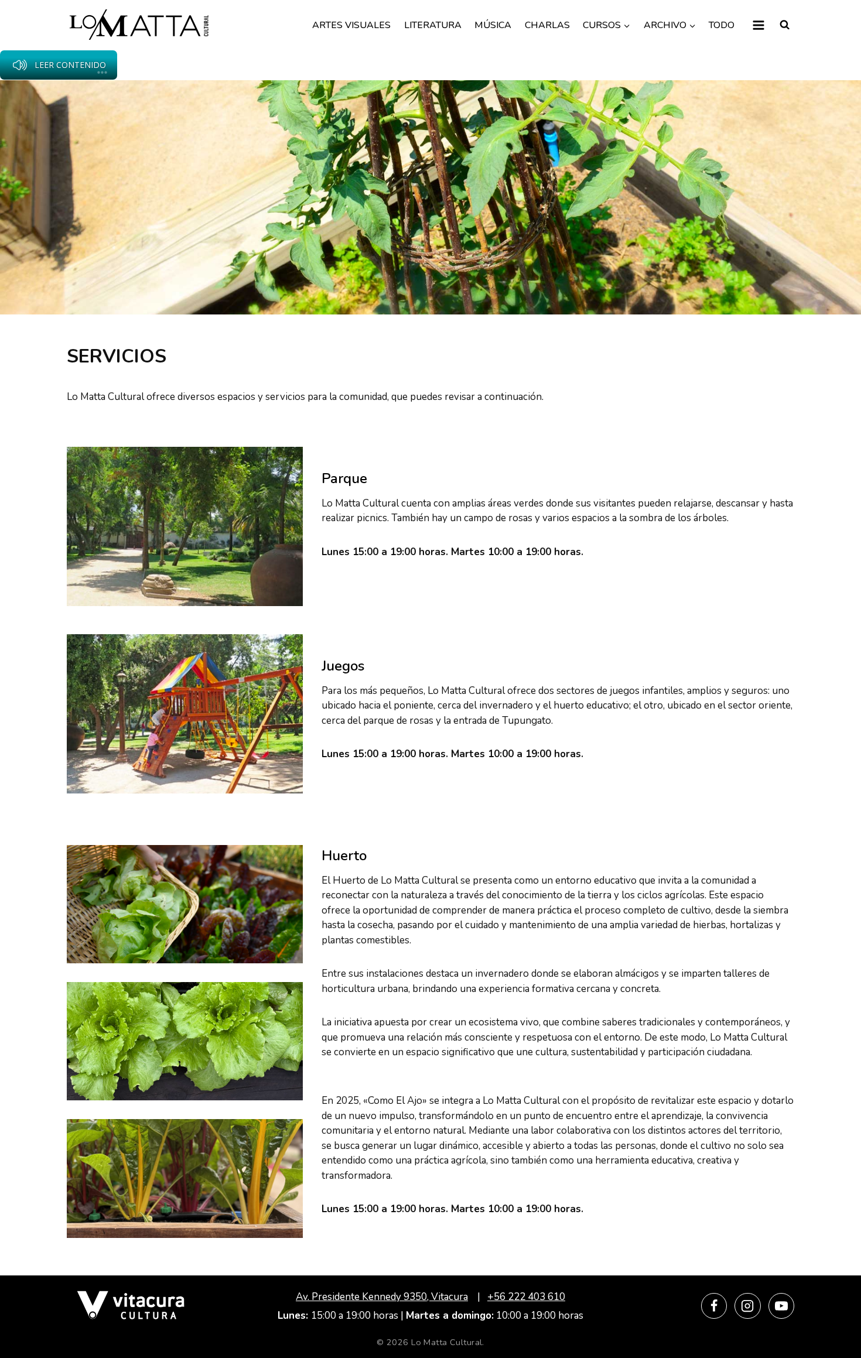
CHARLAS (547, 25)
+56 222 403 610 (526, 1297)
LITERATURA (433, 25)
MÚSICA (492, 25)
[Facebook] (714, 1306)
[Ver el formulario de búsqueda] (784, 25)
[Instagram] (747, 1306)
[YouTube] (781, 1306)
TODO (721, 25)
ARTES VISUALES (351, 25)
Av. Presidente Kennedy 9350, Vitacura (382, 1297)
